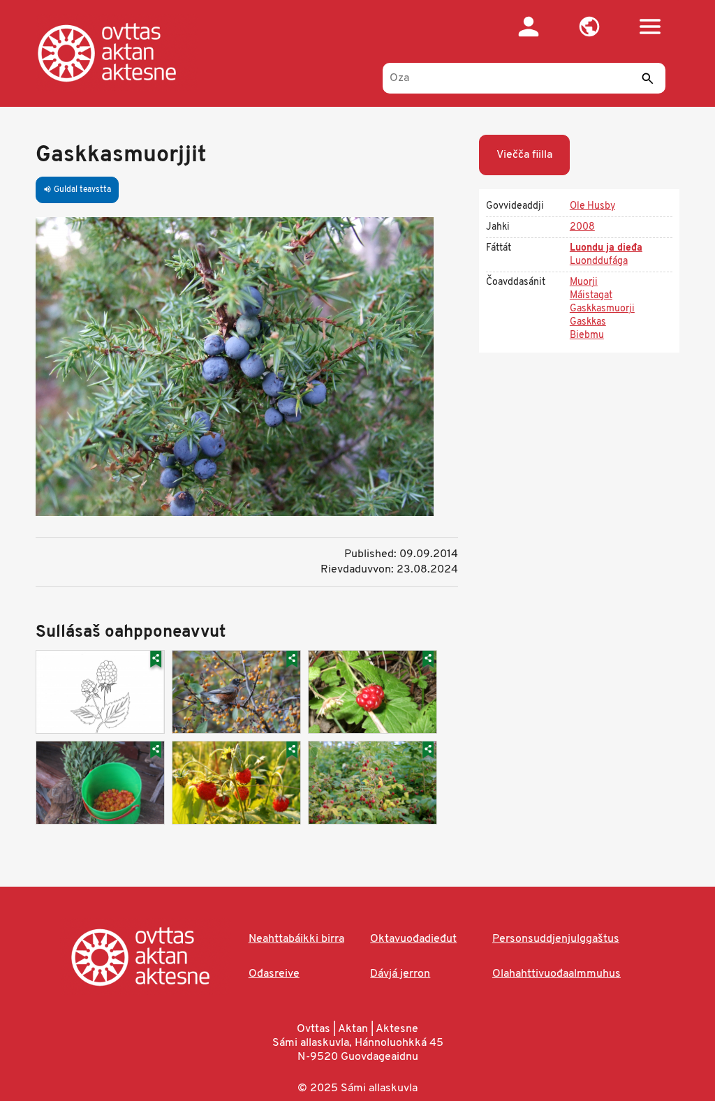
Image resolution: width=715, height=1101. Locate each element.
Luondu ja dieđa (606, 248)
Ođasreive (274, 974)
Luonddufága (599, 261)
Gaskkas (588, 322)
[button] (590, 26)
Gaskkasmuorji (602, 309)
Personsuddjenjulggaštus (555, 939)
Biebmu (587, 335)
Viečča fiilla (524, 155)
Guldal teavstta (77, 189)
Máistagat (591, 295)
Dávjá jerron (400, 974)
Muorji (584, 282)
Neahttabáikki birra (296, 939)
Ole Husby (592, 206)
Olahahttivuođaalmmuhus (556, 974)
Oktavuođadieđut (413, 939)
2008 (582, 227)
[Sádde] (647, 78)
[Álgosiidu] (121, 52)
